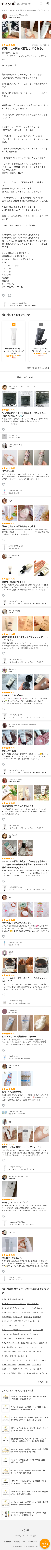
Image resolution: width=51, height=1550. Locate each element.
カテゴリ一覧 (19, 1536)
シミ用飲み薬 (14, 1334)
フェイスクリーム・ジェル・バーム (15, 1360)
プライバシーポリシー (29, 1542)
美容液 (14, 1299)
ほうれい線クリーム (9, 1365)
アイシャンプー (7, 1321)
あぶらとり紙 (38, 1330)
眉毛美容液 (28, 1317)
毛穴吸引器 (31, 1373)
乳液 (9, 1299)
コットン (5, 1334)
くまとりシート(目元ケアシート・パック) (17, 1330)
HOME (25, 1530)
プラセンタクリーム (9, 1351)
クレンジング (7, 1308)
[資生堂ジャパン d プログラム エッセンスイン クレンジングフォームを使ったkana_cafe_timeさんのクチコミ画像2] (29, 29)
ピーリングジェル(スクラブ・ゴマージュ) (17, 1312)
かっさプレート (41, 1373)
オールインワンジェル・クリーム (14, 1304)
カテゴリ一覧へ (43, 1382)
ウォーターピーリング (33, 1369)
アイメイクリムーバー (21, 1308)
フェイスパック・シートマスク (24, 1338)
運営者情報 (7, 1542)
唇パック (36, 1321)
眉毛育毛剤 (37, 1317)
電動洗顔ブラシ (12, 1347)
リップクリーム (7, 1325)
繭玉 (3, 1347)
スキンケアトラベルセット (30, 1334)
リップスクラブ (20, 1325)
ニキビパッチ (7, 1338)
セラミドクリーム (36, 1347)
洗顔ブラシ (43, 1343)
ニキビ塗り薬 (36, 1365)
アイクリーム (17, 1317)
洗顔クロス (25, 1343)
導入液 (20, 1299)
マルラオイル (22, 1356)
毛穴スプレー (38, 1312)
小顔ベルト (22, 1373)
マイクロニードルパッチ (11, 1343)
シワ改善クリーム (24, 1365)
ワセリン (44, 1360)
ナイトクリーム (34, 1360)
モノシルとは (31, 1536)
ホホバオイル (22, 1351)
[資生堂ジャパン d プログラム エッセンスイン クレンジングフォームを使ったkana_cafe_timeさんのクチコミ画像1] (10, 29)
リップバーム (27, 1321)
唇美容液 (17, 1321)
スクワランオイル (34, 1351)
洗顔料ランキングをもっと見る (38, 368)
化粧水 (4, 1299)
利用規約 (17, 1542)
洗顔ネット (34, 1343)
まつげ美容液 (7, 1317)
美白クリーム (23, 1347)
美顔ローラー (7, 1369)
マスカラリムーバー (37, 1308)
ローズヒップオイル (9, 1356)
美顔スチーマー (18, 1369)
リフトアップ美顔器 (9, 1373)
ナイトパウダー (32, 1304)
